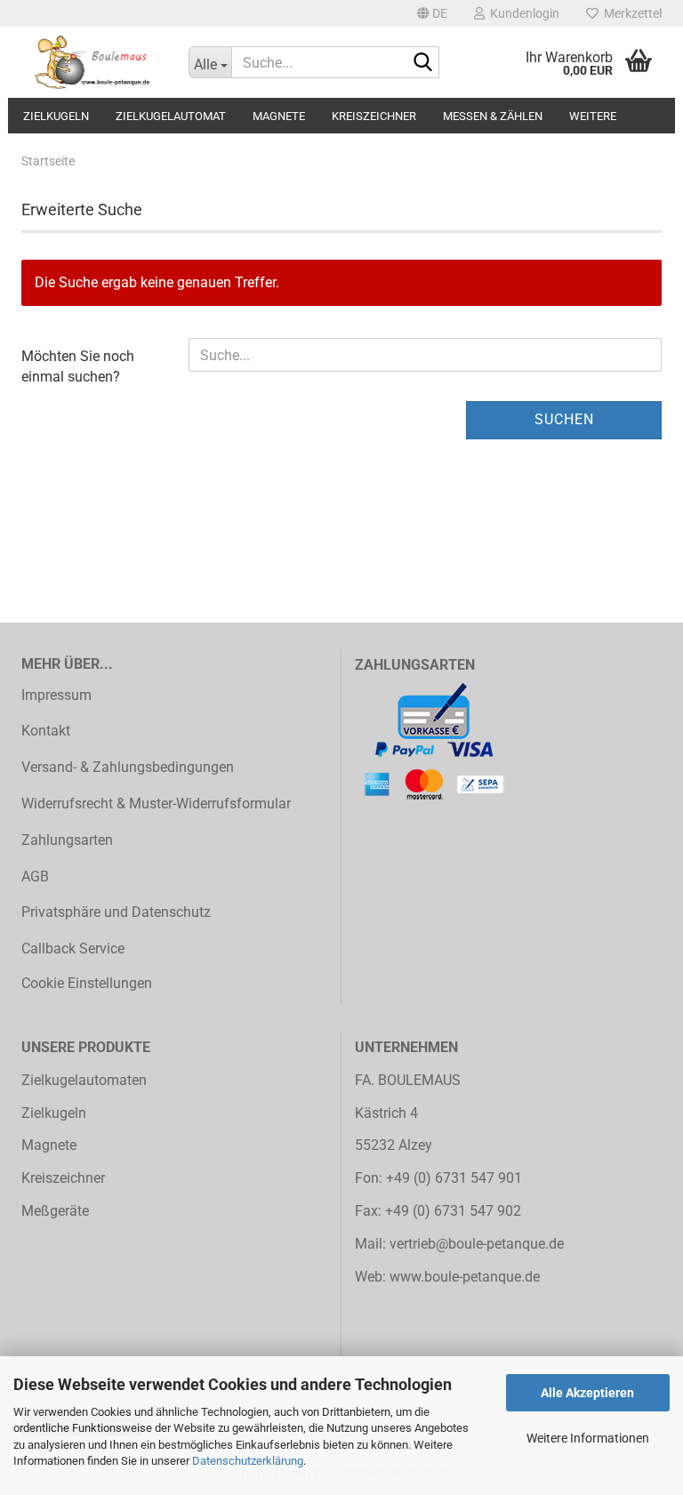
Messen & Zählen (492, 116)
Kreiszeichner (374, 116)
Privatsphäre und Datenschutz (116, 912)
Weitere (592, 116)
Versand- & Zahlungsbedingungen (127, 767)
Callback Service (73, 948)
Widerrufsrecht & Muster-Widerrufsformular (156, 803)
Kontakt (45, 730)
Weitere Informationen (587, 1438)
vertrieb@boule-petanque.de (477, 1243)
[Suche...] (422, 63)
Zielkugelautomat (171, 116)
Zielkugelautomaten (84, 1080)
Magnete (279, 116)
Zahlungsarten (67, 840)
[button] (432, 13)
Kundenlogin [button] (522, 13)
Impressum (56, 695)
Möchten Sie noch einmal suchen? (77, 366)
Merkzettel (630, 13)
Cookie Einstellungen (86, 983)
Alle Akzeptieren (587, 1393)
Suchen (564, 419)
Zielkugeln (56, 116)
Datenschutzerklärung (247, 1460)
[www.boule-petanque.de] (91, 62)
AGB (35, 876)
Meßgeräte (55, 1210)
